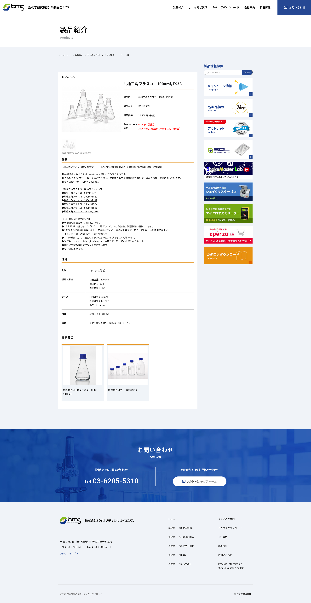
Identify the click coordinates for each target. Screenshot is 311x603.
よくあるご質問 (226, 519)
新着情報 (223, 545)
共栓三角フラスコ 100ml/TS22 (80, 196)
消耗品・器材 (93, 55)
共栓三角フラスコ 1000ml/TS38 (81, 211)
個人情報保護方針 (242, 593)
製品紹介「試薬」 (177, 555)
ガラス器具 (109, 55)
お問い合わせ (225, 555)
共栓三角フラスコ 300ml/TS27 (80, 204)
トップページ (64, 55)
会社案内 (223, 537)
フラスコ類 (124, 55)
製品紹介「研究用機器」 (181, 528)
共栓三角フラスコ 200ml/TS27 (80, 200)
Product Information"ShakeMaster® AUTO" (231, 565)
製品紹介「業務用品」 (180, 563)
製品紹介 (79, 55)
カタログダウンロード (230, 528)
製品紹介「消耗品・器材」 (182, 545)
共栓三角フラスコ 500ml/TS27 (80, 207)
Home (171, 519)
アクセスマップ (68, 553)
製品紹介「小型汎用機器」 (182, 537)
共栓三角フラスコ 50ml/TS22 (80, 192)
